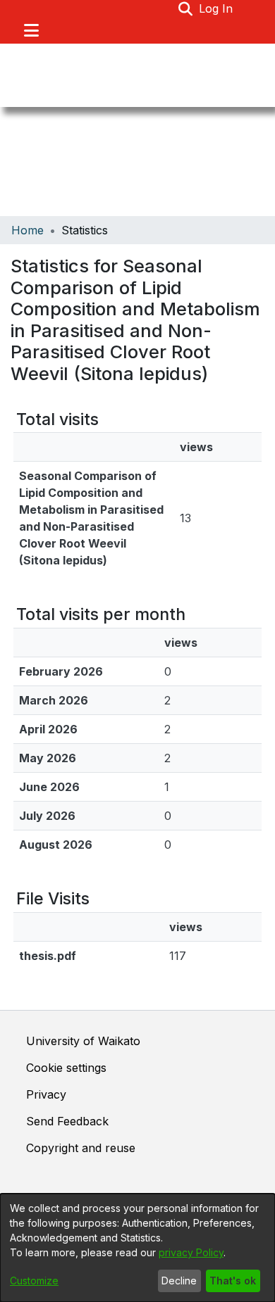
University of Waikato (83, 1041)
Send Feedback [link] (67, 1121)
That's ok (232, 1281)
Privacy (46, 1094)
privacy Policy (191, 1252)
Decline (179, 1281)
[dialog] (137, 1248)
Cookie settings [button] (66, 1068)
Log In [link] (216, 8)
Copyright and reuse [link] (80, 1148)
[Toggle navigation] (31, 30)
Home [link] (27, 230)
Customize (34, 1281)
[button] (186, 8)
